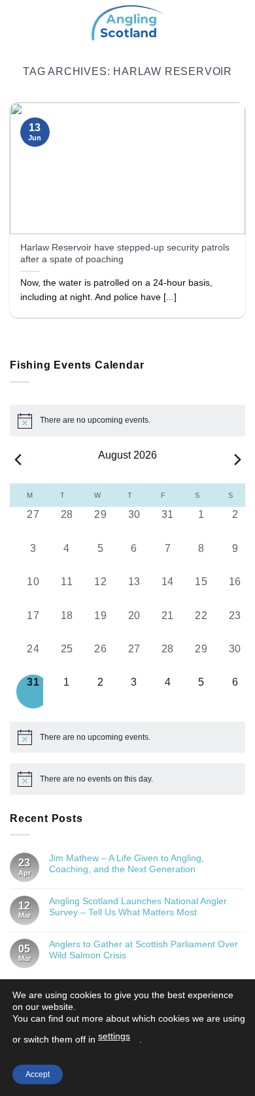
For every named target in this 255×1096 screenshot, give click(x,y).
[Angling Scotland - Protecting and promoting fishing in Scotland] (127, 23)
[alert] (127, 420)
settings (114, 1036)
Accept (38, 1074)
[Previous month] (18, 460)
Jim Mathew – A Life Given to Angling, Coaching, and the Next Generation (126, 863)
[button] (18, 22)
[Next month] (237, 460)
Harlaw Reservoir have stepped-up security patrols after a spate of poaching (125, 253)
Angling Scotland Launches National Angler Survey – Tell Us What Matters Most (138, 906)
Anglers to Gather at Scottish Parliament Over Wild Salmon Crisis (143, 949)
